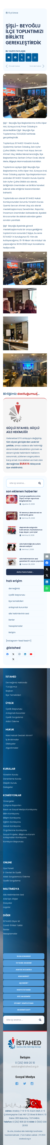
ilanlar (12, 619)
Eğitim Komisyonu (12, 821)
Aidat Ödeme (12, 721)
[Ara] (40, 483)
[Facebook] (8, 654)
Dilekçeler (11, 743)
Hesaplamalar (10, 933)
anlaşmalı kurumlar (18, 607)
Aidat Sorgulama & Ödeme (16, 876)
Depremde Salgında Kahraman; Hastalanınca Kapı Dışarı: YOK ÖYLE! (30, 529)
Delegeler (8, 787)
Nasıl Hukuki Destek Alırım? (19, 735)
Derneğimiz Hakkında (16, 682)
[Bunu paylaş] (15, 57)
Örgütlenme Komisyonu (15, 830)
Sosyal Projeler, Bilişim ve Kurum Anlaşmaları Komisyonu (19, 836)
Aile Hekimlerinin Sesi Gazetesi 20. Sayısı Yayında (31, 559)
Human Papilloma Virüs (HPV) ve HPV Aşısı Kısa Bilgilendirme (29, 498)
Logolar (7, 907)
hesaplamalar (16, 626)
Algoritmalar (12, 747)
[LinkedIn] (26, 654)
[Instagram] (20, 654)
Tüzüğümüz (11, 686)
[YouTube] (32, 654)
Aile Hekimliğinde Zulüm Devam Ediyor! (30, 545)
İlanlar (6, 929)
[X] (14, 657)
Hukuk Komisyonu (12, 826)
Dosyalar (7, 903)
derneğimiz (14, 588)
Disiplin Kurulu (10, 782)
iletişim (12, 632)
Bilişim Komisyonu (12, 817)
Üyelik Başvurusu (14, 708)
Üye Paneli (8, 868)
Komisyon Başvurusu (13, 841)
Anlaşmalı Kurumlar (15, 713)
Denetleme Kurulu (12, 778)
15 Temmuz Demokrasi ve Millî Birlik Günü (30, 513)
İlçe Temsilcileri (13, 695)
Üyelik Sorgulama (14, 717)
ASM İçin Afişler (10, 898)
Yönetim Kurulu (10, 774)
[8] (23, 1103)
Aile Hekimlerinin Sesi (13, 894)
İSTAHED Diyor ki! (11, 921)
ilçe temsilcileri (16, 601)
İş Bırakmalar (12, 739)
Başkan (9, 690)
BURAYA (24, 464)
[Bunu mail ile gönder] (9, 57)
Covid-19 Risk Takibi (12, 925)
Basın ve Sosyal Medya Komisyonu (20, 809)
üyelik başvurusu (17, 594)
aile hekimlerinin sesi (19, 613)
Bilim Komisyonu (11, 813)
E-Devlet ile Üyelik (12, 872)
